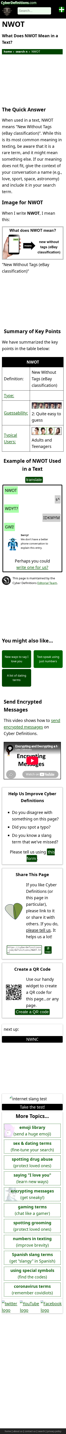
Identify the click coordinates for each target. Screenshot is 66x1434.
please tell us (38, 930)
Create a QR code (32, 1012)
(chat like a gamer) (32, 1210)
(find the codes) (32, 1274)
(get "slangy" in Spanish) (32, 1258)
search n (22, 51)
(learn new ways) (32, 1178)
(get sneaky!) (32, 1194)
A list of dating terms (16, 678)
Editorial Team (47, 583)
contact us (30, 1431)
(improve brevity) (32, 1242)
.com (18, 2)
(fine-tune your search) (32, 1146)
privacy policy (54, 1431)
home (8, 51)
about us (18, 1431)
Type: (9, 395)
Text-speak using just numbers (48, 659)
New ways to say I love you (16, 659)
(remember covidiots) (32, 1289)
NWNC (32, 1039)
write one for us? (32, 567)
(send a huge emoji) (32, 1130)
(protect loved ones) (32, 1162)
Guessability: (16, 413)
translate (34, 479)
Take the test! (32, 1107)
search (41, 1431)
